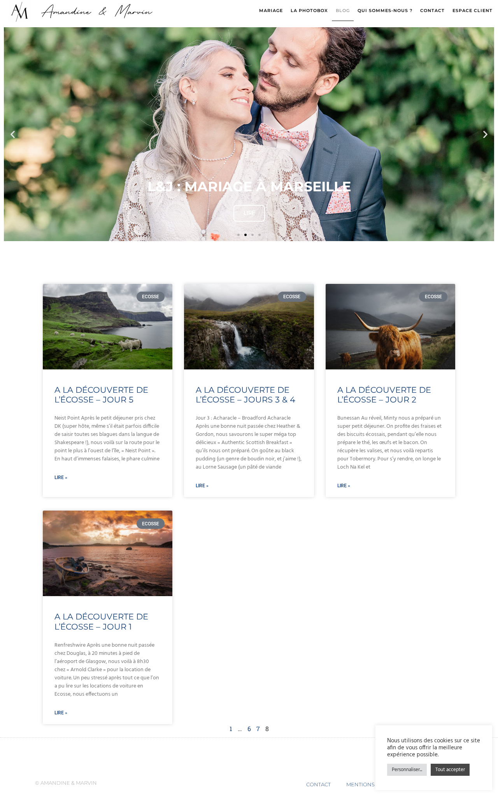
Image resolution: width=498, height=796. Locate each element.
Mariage (271, 10)
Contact (432, 10)
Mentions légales (373, 784)
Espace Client (472, 10)
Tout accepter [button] (450, 770)
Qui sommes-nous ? (385, 10)
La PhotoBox (309, 10)
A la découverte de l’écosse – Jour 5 (101, 394)
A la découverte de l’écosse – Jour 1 (101, 621)
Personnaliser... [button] (407, 770)
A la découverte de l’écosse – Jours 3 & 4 (245, 394)
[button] (13, 134)
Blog (343, 10)
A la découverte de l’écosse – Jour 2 (384, 394)
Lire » (60, 477)
